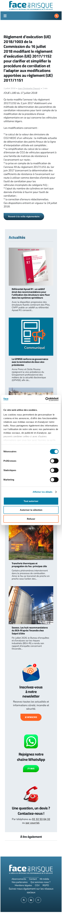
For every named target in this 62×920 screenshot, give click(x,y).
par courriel (32, 823)
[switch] (54, 460)
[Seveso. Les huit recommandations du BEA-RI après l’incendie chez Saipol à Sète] (31, 588)
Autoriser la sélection (31, 510)
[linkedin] (31, 900)
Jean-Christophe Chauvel (29, 88)
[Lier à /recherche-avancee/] (56, 16)
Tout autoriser (31, 501)
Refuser (31, 518)
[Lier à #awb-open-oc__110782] (5, 16)
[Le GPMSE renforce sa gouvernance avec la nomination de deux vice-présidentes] (31, 319)
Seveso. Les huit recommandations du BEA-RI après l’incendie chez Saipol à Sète (30, 630)
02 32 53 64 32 (41, 819)
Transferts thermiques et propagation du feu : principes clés (29, 564)
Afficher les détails (43, 492)
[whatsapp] (38, 900)
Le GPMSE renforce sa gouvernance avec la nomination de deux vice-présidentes (30, 362)
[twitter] (24, 900)
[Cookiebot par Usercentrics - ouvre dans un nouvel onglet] (45, 399)
